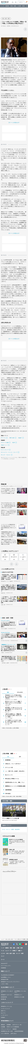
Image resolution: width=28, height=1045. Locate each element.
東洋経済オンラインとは (6, 1006)
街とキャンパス (9, 774)
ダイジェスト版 (9, 767)
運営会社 (3, 1024)
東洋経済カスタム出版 (19, 997)
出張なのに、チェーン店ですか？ (13, 763)
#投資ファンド (4, 445)
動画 (23, 5)
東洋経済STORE (4, 979)
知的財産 (15, 1029)
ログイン (21, 2)
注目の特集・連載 (7, 801)
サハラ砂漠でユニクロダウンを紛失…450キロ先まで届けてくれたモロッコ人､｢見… (13, 722)
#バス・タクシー (6, 829)
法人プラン (3, 1013)
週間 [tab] (20, 756)
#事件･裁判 (11, 437)
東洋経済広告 (4, 997)
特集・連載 (13, 5)
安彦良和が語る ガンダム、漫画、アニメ (14, 782)
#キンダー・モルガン (5, 454)
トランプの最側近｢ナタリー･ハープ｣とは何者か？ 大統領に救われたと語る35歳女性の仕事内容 (8, 636)
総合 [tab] (8, 692)
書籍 (19, 950)
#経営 (12, 829)
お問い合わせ (14, 1033)
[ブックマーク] (25, 29)
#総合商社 (17, 829)
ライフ (2, 956)
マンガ (2, 950)
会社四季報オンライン (6, 977)
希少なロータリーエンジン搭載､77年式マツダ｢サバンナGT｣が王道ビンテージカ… (13, 703)
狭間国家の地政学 (13, 859)
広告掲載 (3, 1026)
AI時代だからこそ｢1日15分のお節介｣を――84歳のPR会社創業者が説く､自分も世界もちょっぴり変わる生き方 (8, 513)
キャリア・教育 (19, 953)
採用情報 (9, 1024)
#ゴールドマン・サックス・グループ (9, 452)
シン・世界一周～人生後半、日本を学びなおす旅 (15, 771)
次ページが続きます (14, 122)
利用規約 (3, 1017)
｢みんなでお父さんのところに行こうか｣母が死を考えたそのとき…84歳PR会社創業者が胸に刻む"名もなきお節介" (8, 505)
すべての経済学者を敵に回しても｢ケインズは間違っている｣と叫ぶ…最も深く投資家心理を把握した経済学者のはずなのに (8, 648)
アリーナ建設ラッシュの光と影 (10, 818)
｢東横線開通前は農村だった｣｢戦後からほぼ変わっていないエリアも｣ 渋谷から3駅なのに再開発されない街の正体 (8, 534)
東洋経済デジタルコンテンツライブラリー (10, 981)
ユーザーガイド (4, 1015)
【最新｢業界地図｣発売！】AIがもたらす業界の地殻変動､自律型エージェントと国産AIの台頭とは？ (8, 659)
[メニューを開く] (26, 2)
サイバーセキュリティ (6, 965)
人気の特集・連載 (7, 753)
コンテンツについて (5, 1008)
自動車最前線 (8, 789)
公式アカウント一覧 (16, 1024)
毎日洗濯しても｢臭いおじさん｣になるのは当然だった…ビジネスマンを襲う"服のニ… (13, 709)
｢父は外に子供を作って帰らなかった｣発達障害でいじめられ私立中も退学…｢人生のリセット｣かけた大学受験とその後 (8, 491)
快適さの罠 (12, 849)
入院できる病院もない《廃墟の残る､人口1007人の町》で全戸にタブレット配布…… (13, 715)
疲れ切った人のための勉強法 (16, 839)
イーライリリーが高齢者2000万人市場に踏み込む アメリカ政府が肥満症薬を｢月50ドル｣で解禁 (8, 527)
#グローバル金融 (4, 442)
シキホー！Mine (4, 983)
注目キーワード (6, 825)
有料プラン (3, 1010)
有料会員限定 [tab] (20, 692)
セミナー (7, 950)
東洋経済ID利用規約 (19, 1031)
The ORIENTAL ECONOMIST (7, 975)
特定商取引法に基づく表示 (7, 1031)
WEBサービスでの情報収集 (13, 1026)
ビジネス (3, 953)
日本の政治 (8, 793)
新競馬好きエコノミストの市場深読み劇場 (15, 786)
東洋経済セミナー (18, 994)
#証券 (13, 442)
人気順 (19, 5)
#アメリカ (3, 437)
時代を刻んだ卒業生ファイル (12, 778)
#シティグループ (4, 449)
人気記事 (5, 689)
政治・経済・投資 (6, 18)
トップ (2, 5)
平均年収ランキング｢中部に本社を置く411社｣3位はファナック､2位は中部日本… (13, 697)
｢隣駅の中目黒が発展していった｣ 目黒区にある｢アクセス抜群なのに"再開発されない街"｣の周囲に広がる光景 (8, 542)
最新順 (7, 5)
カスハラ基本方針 (5, 1033)
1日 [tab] (8, 756)
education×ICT (4, 963)
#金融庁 (20, 437)
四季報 (14, 950)
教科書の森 (3, 999)
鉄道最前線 (8, 760)
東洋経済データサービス (6, 994)
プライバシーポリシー (6, 1029)
